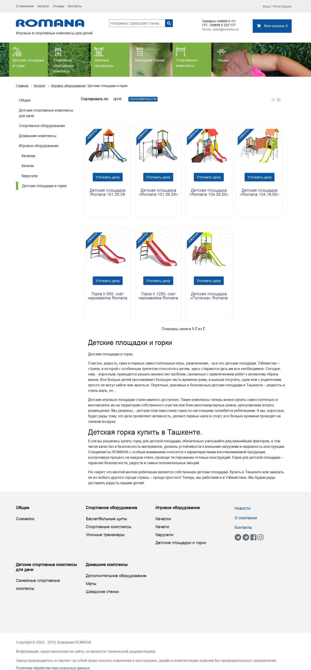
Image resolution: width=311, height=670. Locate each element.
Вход (266, 6)
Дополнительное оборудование (116, 575)
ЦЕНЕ (117, 99)
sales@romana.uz (226, 29)
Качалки (27, 156)
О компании (25, 6)
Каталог (43, 6)
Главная (22, 86)
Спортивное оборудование (42, 126)
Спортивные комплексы (108, 526)
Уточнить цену (108, 177)
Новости (242, 508)
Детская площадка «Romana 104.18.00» (259, 192)
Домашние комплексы (37, 136)
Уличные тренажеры (105, 534)
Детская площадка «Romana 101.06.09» (158, 192)
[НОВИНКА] (108, 145)
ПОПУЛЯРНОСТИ (143, 99)
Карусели (28, 176)
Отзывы (58, 6)
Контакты (75, 6)
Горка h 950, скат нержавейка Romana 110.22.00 (107, 296)
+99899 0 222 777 (222, 25)
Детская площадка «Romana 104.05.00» (209, 192)
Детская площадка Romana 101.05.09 (107, 192)
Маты (91, 583)
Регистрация (282, 6)
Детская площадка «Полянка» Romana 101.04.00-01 (209, 296)
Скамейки (25, 518)
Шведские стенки (102, 591)
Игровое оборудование (68, 86)
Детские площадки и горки (42, 186)
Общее (25, 100)
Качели (26, 166)
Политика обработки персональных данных (53, 668)
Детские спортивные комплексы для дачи (46, 113)
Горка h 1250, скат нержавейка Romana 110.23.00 (158, 296)
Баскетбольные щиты (106, 518)
